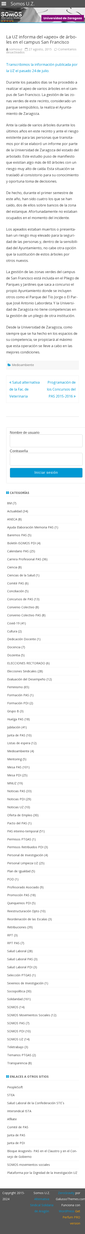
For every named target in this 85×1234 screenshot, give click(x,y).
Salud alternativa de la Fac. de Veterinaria (24, 389)
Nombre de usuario (24, 432)
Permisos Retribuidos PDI (25, 847)
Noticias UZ (15, 807)
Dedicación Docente (21, 639)
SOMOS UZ (15, 1039)
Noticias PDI (16, 799)
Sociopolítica (16, 991)
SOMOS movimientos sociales (28, 1165)
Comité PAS (15, 583)
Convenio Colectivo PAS (24, 615)
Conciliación (15, 591)
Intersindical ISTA (19, 1111)
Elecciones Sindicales (22, 671)
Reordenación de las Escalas (27, 919)
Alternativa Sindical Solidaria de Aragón (41, 1205)
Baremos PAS (17, 535)
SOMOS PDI (15, 1031)
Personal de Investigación (25, 855)
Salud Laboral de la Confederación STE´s (35, 1103)
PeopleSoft (15, 1087)
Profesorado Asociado (23, 887)
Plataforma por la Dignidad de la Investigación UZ (42, 1173)
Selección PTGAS (19, 975)
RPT (10, 935)
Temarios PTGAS (19, 1055)
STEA (11, 1095)
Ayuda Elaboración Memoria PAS (30, 527)
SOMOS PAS (16, 1023)
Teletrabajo (15, 1047)
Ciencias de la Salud (21, 575)
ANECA (12, 519)
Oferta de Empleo (19, 815)
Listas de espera (18, 743)
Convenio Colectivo (20, 607)
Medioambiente (23, 365)
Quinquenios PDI (19, 903)
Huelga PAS (15, 719)
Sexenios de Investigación (25, 983)
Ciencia (12, 567)
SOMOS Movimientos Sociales (28, 1015)
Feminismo (15, 687)
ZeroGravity (66, 1193)
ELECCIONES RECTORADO (26, 663)
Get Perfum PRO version (71, 1217)
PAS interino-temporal (22, 831)
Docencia (13, 647)
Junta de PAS (16, 735)
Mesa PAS (14, 767)
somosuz (15, 49)
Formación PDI (18, 703)
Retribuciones (16, 927)
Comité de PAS (17, 1127)
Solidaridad (15, 999)
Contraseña (19, 451)
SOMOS (12, 1007)
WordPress (66, 1211)
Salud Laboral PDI (19, 967)
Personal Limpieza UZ (22, 863)
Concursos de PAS (20, 599)
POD (10, 879)
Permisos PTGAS (19, 839)
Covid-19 (13, 623)
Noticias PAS (16, 791)
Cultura (12, 631)
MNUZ (12, 783)
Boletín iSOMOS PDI (21, 543)
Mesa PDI (14, 775)
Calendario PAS (18, 551)
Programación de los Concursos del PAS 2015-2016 (61, 389)
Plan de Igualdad (19, 871)
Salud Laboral (16, 951)
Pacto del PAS (17, 823)
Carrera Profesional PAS (24, 559)
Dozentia (13, 655)
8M (9, 503)
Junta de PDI (16, 1143)
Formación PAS (18, 695)
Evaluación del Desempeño (26, 679)
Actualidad (14, 511)
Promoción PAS (18, 895)
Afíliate (12, 1119)
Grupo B (13, 711)
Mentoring (14, 759)
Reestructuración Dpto (23, 911)
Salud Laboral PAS (20, 959)
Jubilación (13, 727)
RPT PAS (13, 943)
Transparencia (17, 1063)
